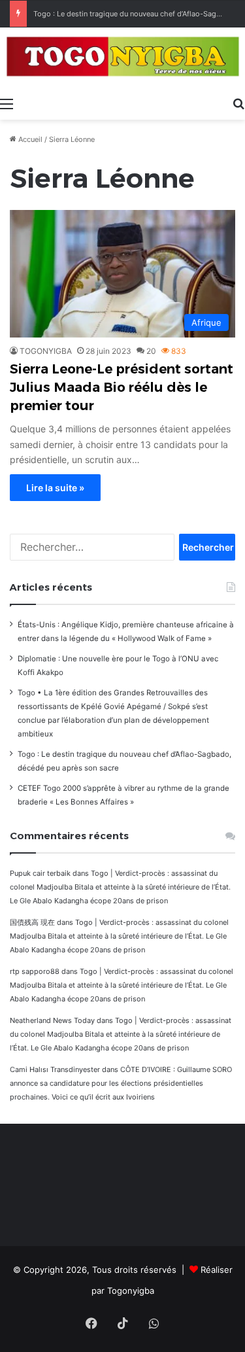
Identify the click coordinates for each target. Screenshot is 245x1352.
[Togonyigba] (122, 58)
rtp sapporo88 (34, 971)
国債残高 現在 (32, 922)
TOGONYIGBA (46, 351)
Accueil (29, 139)
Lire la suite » (55, 487)
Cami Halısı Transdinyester (55, 1069)
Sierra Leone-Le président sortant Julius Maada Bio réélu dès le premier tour (121, 387)
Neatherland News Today (52, 1020)
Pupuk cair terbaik (40, 873)
